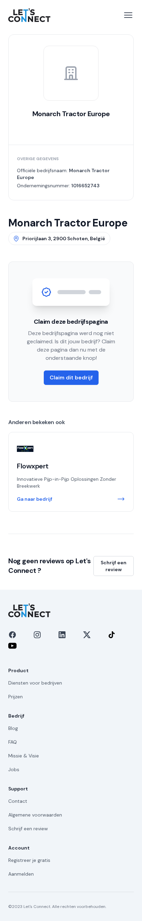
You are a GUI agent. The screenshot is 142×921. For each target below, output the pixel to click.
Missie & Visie (23, 756)
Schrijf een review (113, 566)
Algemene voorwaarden (35, 815)
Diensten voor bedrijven (35, 683)
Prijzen (15, 696)
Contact (17, 801)
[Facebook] (12, 635)
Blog (13, 728)
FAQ (12, 742)
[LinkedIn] (62, 635)
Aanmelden (21, 874)
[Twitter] (87, 635)
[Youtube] (12, 646)
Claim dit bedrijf (71, 377)
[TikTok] (112, 635)
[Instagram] (37, 635)
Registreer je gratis (29, 860)
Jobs (13, 769)
